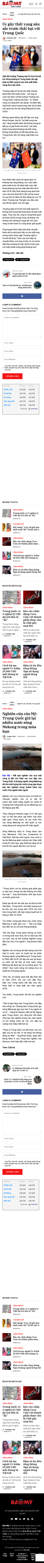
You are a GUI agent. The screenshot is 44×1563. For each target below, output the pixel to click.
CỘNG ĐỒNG (7, 19)
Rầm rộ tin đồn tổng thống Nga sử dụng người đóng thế (27, 570)
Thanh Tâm (10, 736)
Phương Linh (11, 38)
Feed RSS (12, 1555)
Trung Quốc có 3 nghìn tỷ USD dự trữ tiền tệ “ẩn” (25, 514)
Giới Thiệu (4, 1555)
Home (4, 14)
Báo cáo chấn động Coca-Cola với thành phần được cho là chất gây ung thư (25, 543)
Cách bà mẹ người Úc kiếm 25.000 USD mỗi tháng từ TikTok (26, 557)
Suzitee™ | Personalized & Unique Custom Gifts (22, 1556)
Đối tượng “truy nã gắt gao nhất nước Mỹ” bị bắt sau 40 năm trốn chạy (26, 529)
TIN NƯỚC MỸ (18, 524)
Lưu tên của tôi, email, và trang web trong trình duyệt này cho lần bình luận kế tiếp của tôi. (22, 368)
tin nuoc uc (8, 259)
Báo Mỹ (26, 1550)
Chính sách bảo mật (32, 1556)
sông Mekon (8, 1054)
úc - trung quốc (22, 259)
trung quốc (21, 1054)
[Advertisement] (20, 459)
